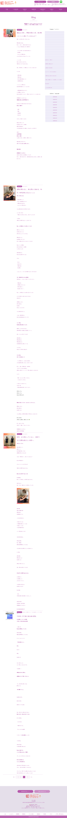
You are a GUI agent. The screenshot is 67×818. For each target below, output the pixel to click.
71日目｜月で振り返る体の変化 (26, 616)
